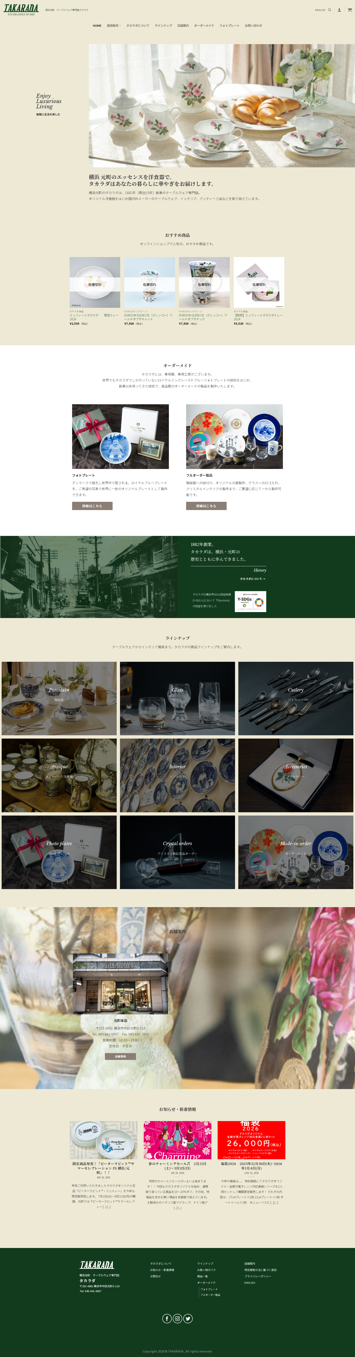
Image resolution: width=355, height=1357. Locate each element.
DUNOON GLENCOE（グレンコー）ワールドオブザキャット (148, 317)
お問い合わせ (253, 25)
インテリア (177, 776)
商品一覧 (202, 1276)
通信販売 (112, 25)
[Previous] (70, 295)
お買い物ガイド (206, 1270)
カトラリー (295, 699)
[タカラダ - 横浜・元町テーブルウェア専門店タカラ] (21, 9)
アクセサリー (296, 776)
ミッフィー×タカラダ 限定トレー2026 (94, 317)
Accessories (296, 767)
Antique (59, 767)
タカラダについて (137, 25)
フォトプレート (229, 25)
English (320, 9)
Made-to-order (295, 843)
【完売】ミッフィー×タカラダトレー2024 (258, 317)
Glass (177, 690)
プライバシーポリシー (257, 1276)
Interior (177, 767)
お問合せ (155, 1276)
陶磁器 (59, 699)
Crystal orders (177, 843)
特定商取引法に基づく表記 (260, 1270)
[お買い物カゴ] (350, 9)
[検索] (329, 10)
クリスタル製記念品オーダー (177, 853)
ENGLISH (249, 1283)
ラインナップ (163, 25)
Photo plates (59, 843)
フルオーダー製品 (210, 1295)
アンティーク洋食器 (59, 776)
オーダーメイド (204, 25)
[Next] (284, 295)
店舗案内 (183, 25)
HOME (97, 25)
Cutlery (295, 690)
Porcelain (59, 690)
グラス (177, 699)
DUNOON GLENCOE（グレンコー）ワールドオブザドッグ (203, 317)
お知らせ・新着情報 (162, 1270)
